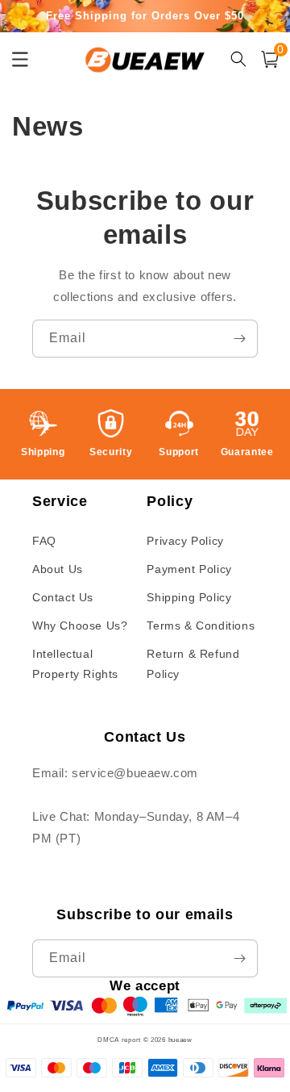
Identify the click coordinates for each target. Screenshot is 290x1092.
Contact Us (62, 597)
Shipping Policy (189, 597)
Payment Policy (189, 569)
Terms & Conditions (201, 625)
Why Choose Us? (79, 625)
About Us (57, 569)
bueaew (180, 1040)
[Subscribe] (239, 339)
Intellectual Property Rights (75, 663)
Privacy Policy (185, 540)
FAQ (44, 540)
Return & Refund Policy (193, 663)
